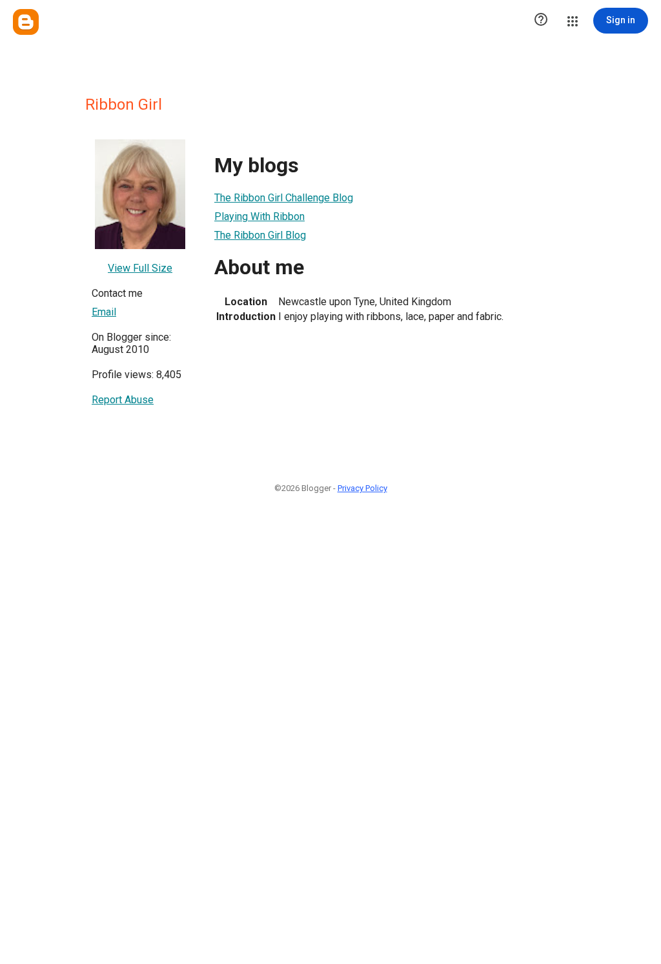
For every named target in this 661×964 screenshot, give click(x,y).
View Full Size (140, 268)
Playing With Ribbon (259, 216)
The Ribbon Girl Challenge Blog (283, 198)
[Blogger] (26, 22)
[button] (540, 20)
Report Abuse (123, 400)
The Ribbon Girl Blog (260, 235)
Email (104, 312)
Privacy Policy (362, 488)
